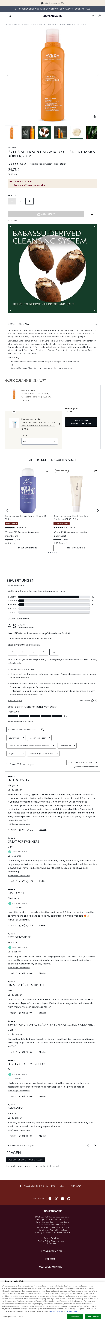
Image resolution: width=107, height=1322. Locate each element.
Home (8, 24)
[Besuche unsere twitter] (56, 1199)
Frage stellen (60, 164)
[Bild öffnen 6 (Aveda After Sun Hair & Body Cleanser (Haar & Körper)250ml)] (92, 132)
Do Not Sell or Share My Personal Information (52, 1242)
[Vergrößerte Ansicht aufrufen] (95, 117)
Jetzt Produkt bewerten (40, 164)
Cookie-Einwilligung (52, 1238)
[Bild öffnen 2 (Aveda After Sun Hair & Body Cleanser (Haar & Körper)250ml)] (28, 132)
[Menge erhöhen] (29, 201)
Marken (17, 24)
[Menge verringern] (12, 201)
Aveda (26, 24)
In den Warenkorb (27, 548)
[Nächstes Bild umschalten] (98, 75)
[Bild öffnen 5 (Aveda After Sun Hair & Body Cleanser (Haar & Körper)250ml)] (76, 132)
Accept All (75, 1317)
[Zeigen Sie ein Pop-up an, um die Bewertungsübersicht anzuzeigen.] (26, 527)
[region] (52, 1302)
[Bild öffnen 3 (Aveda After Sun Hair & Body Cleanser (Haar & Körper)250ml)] (44, 132)
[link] (93, 16)
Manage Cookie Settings (13, 1317)
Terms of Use (71, 1311)
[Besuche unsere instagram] (62, 1199)
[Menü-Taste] (3, 16)
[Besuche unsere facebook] (50, 1199)
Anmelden (76, 1186)
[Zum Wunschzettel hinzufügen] (92, 214)
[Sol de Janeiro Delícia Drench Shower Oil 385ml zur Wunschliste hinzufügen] (47, 471)
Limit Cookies (93, 1317)
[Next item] (98, 510)
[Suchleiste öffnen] (10, 16)
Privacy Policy (56, 1311)
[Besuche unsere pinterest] (69, 1199)
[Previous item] (7, 510)
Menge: (12, 196)
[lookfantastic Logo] (52, 16)
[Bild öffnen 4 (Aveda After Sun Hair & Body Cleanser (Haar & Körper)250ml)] (60, 132)
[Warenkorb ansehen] (100, 16)
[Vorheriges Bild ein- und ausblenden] (7, 75)
